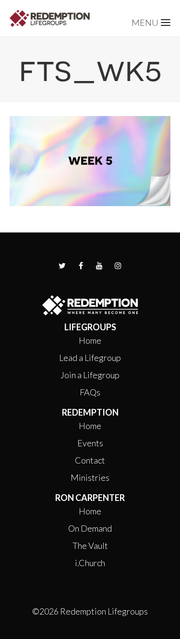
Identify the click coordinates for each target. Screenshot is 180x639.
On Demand (90, 528)
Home (90, 340)
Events (90, 443)
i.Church (90, 563)
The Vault (90, 545)
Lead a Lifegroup (90, 357)
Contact (90, 460)
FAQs (90, 392)
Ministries (90, 477)
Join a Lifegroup (90, 375)
